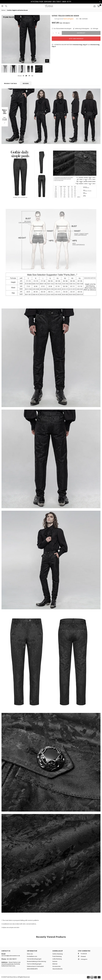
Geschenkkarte (57, 969)
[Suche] (6, 6)
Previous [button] (3, 39)
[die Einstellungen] (94, 6)
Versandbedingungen (34, 959)
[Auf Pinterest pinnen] (29, 76)
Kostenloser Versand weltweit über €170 (51, 1)
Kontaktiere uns (32, 956)
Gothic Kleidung (57, 954)
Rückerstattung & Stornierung (36, 961)
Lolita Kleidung (57, 959)
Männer (54, 964)
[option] (25, 39)
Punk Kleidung (57, 956)
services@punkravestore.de (10, 956)
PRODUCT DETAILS (10, 83)
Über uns (30, 954)
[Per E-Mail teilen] (32, 76)
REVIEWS (26, 83)
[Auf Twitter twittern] (26, 76)
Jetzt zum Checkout (76, 39)
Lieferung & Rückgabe (82, 28)
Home (3, 10)
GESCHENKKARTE (32, 969)
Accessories (56, 966)
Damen (54, 961)
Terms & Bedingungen (34, 964)
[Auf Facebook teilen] (23, 76)
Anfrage (95, 28)
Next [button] (48, 39)
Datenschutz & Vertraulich (35, 966)
